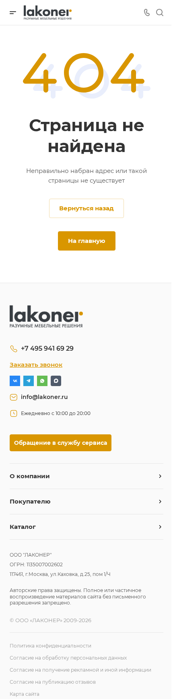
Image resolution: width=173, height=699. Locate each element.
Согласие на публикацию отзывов (53, 682)
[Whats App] (42, 381)
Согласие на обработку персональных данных (68, 658)
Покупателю (30, 501)
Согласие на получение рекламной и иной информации (80, 670)
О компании (30, 476)
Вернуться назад (86, 208)
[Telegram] (28, 381)
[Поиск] (159, 12)
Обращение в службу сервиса (60, 442)
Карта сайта (24, 694)
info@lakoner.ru (44, 397)
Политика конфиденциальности (50, 646)
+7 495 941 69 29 (47, 348)
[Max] (56, 381)
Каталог (23, 526)
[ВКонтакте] (15, 381)
